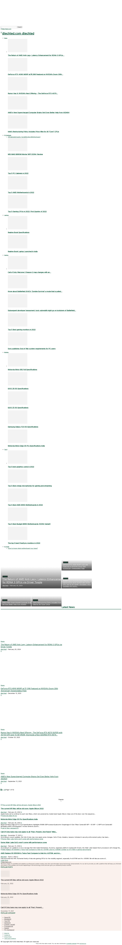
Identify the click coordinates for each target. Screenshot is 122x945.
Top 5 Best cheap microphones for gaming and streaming (30, 486)
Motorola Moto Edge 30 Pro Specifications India (26, 446)
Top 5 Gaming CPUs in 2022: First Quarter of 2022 (27, 211)
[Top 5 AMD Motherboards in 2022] (17, 189)
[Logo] (6, 29)
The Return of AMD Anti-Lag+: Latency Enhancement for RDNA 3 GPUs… (36, 55)
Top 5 (5, 449)
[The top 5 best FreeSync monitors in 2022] (17, 539)
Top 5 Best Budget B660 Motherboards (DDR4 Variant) (29, 524)
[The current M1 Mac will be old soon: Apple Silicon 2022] (21, 805)
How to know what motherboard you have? (23, 548)
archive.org (83, 943)
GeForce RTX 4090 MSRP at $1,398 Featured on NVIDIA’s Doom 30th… (35, 74)
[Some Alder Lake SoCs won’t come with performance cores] (22, 839)
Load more (4, 860)
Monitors (28, 137)
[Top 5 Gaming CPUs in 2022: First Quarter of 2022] (17, 208)
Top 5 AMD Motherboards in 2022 (21, 192)
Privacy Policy (8, 936)
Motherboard (35, 137)
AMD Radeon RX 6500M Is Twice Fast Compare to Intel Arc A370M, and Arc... (31, 853)
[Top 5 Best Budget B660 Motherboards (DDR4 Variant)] (17, 520)
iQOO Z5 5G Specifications (18, 408)
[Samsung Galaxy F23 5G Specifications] (17, 423)
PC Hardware (7, 135)
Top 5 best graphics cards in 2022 (21, 467)
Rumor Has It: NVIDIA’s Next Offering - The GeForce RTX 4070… (33, 93)
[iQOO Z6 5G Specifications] (17, 385)
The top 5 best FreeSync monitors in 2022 (24, 543)
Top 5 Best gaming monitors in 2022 (22, 330)
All (9, 137)
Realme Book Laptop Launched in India (23, 251)
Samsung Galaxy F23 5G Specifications (23, 427)
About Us (6, 933)
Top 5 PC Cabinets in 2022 (18, 173)
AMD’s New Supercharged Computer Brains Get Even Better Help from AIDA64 (38, 113)
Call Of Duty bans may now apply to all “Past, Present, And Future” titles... (29, 832)
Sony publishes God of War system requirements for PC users (32, 349)
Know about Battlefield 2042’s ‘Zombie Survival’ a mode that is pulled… (35, 291)
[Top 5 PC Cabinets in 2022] (17, 170)
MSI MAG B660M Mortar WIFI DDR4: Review (25, 154)
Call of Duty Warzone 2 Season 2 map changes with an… (29, 272)
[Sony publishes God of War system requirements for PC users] (17, 345)
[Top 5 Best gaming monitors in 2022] (17, 326)
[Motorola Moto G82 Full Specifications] (17, 366)
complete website (71, 943)
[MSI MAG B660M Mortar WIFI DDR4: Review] (17, 151)
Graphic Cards (20, 137)
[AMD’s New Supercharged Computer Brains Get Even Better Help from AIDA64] (17, 109)
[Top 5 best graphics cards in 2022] (17, 463)
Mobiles (6, 352)
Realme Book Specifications (18, 232)
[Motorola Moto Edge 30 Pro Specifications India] (17, 442)
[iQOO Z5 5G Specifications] (17, 404)
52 (5, 790)
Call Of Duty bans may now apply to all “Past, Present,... (22, 907)
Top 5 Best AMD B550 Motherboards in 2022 (25, 505)
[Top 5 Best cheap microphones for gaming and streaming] (17, 482)
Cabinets (12, 137)
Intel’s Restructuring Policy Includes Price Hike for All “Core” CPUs (33, 132)
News (5, 38)
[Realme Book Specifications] (17, 229)
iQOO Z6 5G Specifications (18, 389)
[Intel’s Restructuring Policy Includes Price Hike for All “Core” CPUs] (17, 128)
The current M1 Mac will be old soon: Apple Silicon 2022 (22, 809)
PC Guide (6, 546)
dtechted (4, 649)
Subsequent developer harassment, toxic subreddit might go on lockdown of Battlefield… (42, 310)
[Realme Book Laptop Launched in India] (17, 248)
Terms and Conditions (10, 938)
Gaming (6, 255)
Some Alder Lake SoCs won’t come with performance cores (24, 842)
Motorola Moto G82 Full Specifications (22, 370)
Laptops (6, 215)
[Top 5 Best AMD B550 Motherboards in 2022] (17, 501)
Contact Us (7, 935)
